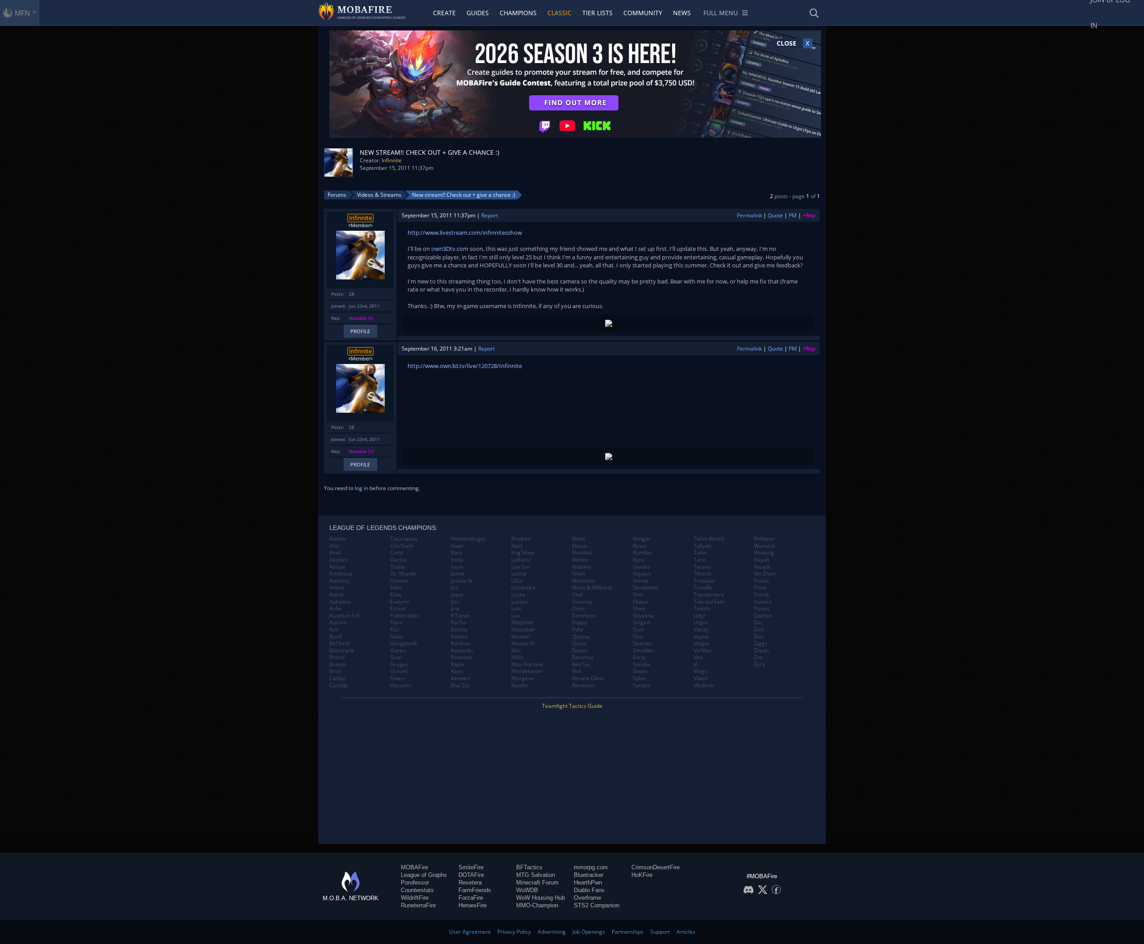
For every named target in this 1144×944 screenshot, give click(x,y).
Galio (396, 636)
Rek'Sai (581, 664)
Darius (398, 559)
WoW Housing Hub (540, 897)
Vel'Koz (702, 650)
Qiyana (580, 636)
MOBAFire (414, 867)
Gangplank (403, 643)
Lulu (516, 608)
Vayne (701, 636)
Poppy (579, 622)
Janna (458, 573)
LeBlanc (521, 559)
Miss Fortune (527, 664)
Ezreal (398, 608)
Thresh (702, 573)
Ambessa (341, 573)
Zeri (759, 636)
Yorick (761, 594)
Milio (517, 657)
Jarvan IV (461, 580)
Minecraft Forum (537, 882)
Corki (396, 552)
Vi (696, 664)
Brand (337, 657)
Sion (638, 629)
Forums (337, 195)
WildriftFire (415, 897)
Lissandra (523, 587)
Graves (399, 671)
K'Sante (460, 615)
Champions (518, 12)
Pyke (578, 629)
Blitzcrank (341, 650)
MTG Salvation (535, 875)
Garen (398, 650)
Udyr (700, 615)
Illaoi (457, 552)
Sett (638, 594)
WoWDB (527, 890)
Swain (640, 671)
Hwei (457, 546)
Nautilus (582, 552)
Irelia (457, 559)
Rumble (642, 552)
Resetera (470, 882)
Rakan (579, 650)
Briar (335, 671)
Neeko (580, 559)
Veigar (702, 643)
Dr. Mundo (403, 573)
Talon (700, 552)
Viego (700, 671)
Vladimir (704, 685)
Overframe (587, 897)
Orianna (582, 601)
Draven (399, 580)
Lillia (516, 580)
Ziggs (760, 643)
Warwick (764, 546)
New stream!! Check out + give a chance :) (463, 195)
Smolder (643, 650)
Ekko (396, 587)
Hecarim (401, 685)
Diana (397, 567)
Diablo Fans (589, 890)
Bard (335, 636)
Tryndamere (709, 594)
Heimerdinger (468, 538)
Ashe (335, 608)
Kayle (457, 664)
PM (793, 215)
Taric (700, 559)
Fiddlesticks (404, 615)
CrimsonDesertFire (655, 867)
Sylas (639, 678)
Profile (360, 331)
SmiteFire (471, 867)
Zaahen (763, 615)
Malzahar (523, 629)
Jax (454, 587)
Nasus (580, 546)
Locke (518, 594)
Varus (701, 629)
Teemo (702, 567)
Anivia (337, 587)
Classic (559, 12)
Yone (760, 587)
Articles (686, 932)
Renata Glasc (588, 678)
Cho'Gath (401, 546)
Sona (639, 657)
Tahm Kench (709, 538)
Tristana (704, 580)
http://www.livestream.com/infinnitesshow (465, 233)
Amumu (339, 580)
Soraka (641, 664)
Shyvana (643, 615)
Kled (516, 546)
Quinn (579, 643)
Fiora (396, 622)
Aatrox (337, 538)
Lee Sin (520, 567)
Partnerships (628, 932)
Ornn (578, 608)
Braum (337, 664)
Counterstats (417, 890)
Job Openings (588, 932)
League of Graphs (424, 875)
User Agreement (470, 932)
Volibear (764, 538)
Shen (639, 608)
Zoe (758, 657)
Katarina (461, 657)
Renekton (583, 685)
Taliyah (702, 546)
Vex (698, 657)
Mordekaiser (527, 671)
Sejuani (642, 573)
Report (489, 215)
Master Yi (523, 643)
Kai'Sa (458, 622)
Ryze (638, 559)
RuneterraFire (418, 905)
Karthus (460, 643)
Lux (515, 615)
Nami (578, 538)
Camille (338, 685)
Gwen (397, 678)
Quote (775, 215)
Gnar (396, 657)
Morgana (522, 678)
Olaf (577, 594)
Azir (334, 629)
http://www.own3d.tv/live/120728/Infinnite (465, 366)
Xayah (761, 559)
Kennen (460, 678)
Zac (758, 622)
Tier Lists (597, 12)
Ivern (457, 567)
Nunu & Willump (592, 587)
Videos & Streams (379, 195)
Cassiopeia (403, 538)
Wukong (764, 552)
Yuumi (762, 608)
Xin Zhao (764, 573)
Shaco (640, 601)
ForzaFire (470, 897)
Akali (335, 552)
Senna (640, 580)
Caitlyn (337, 678)
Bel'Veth (339, 643)
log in (361, 488)
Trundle (703, 587)
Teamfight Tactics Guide (572, 706)
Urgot (701, 622)
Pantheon (584, 615)
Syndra (641, 685)
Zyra (759, 664)
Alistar (337, 567)
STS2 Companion (596, 905)
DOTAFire (471, 875)
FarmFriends (474, 890)
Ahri (334, 546)
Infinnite (392, 160)
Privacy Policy (514, 932)
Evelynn (399, 601)
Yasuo (761, 580)
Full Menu (720, 12)
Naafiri (519, 685)
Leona (518, 573)
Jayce (457, 594)
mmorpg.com (591, 867)
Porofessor (415, 882)
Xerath (762, 567)
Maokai (520, 636)
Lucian (519, 601)
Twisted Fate (709, 601)
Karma (459, 636)
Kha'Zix (460, 685)
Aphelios (340, 601)
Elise (396, 594)
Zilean (761, 650)
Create (444, 12)
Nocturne (583, 580)
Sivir (638, 636)
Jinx (455, 608)
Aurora (338, 622)
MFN (22, 13)
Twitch (702, 608)
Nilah (578, 573)
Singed (641, 622)
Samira (642, 567)
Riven (639, 546)
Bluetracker (588, 875)
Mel (516, 650)
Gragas (399, 664)
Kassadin (462, 650)
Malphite (522, 622)
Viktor (701, 678)
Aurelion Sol (344, 615)
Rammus (583, 657)
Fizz (395, 629)
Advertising (552, 932)
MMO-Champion (537, 905)
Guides (478, 12)
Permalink (749, 215)
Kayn (457, 671)
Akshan (338, 559)
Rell (576, 671)
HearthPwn (588, 882)
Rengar (642, 538)
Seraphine (645, 587)
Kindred (520, 538)
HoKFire (641, 875)
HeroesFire (472, 905)
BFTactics (529, 867)
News (682, 12)
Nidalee (581, 567)
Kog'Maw (522, 552)
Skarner (642, 643)
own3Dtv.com (449, 249)
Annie (336, 594)
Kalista (459, 629)
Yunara (763, 601)
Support (660, 932)
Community (642, 12)
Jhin (455, 601)
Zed (758, 629)
